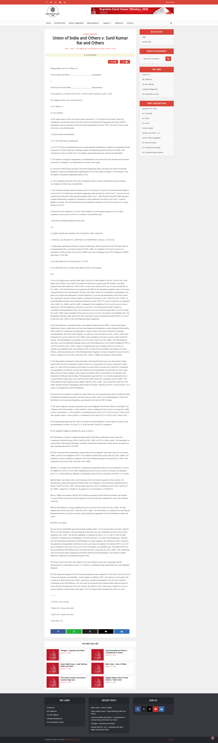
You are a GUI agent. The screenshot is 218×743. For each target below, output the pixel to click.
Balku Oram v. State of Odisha (115, 664)
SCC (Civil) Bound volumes (151, 147)
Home (48, 23)
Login (144, 37)
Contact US (146, 74)
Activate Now (59, 23)
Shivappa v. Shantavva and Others (72, 650)
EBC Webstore (147, 79)
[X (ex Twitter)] (143, 709)
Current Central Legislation (151, 138)
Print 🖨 (113, 62)
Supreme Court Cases (149, 108)
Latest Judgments (76, 23)
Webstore (119, 23)
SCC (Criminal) (147, 113)
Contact (130, 23)
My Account (170, 2)
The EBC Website (148, 84)
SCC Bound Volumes (149, 143)
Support (106, 23)
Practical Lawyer (147, 128)
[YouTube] (155, 709)
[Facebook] (138, 709)
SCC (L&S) (145, 118)
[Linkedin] (161, 709)
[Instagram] (149, 709)
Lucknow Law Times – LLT (151, 133)
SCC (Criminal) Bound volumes (152, 152)
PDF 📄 (125, 62)
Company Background (149, 89)
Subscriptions (92, 23)
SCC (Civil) (145, 123)
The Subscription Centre (150, 94)
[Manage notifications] (212, 738)
